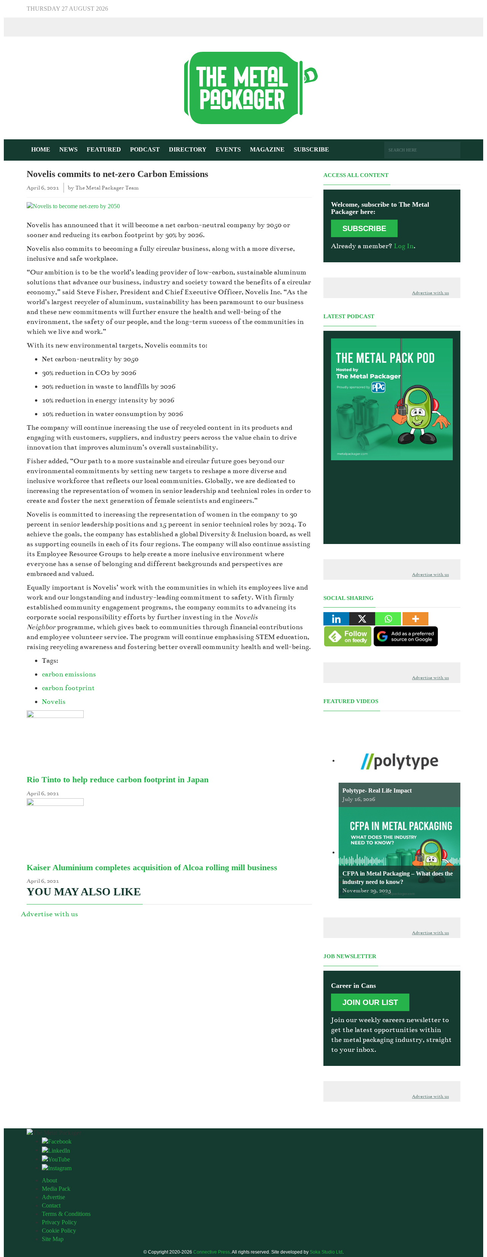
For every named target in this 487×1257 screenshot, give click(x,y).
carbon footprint (68, 688)
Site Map (53, 1239)
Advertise (53, 1197)
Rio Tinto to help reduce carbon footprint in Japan (117, 779)
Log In (404, 246)
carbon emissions (69, 674)
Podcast (145, 149)
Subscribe (311, 149)
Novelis (53, 701)
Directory (188, 149)
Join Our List (370, 1002)
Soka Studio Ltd (326, 1252)
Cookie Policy (59, 1230)
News (68, 149)
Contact (51, 1205)
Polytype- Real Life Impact (377, 790)
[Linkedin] (336, 618)
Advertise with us (49, 914)
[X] (362, 618)
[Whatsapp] (388, 618)
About (49, 1180)
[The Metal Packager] (243, 87)
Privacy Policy (59, 1222)
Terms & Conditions (66, 1214)
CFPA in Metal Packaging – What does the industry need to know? (397, 877)
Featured (104, 149)
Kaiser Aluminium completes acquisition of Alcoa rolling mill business (152, 867)
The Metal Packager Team (107, 187)
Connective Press (211, 1252)
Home (40, 149)
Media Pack (56, 1188)
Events (228, 149)
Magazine (267, 149)
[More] (415, 618)
